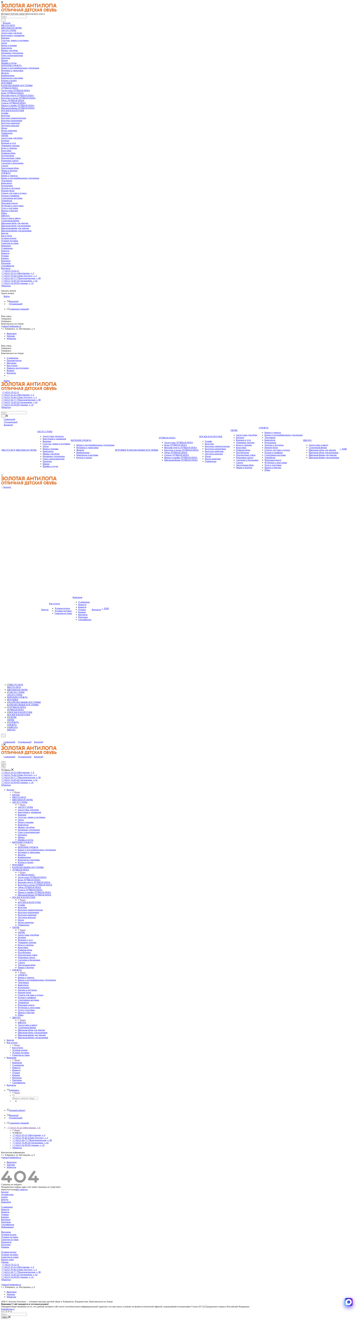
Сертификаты (7, 1224)
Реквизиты (6, 1242)
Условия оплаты (8, 1234)
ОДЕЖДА (22, 975)
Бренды (4, 1199)
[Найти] (3, 20)
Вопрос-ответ (7, 1259)
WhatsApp (6, 286)
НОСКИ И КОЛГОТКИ (29, 902)
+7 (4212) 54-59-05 (17, 283)
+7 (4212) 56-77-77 (21, 278)
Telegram (11, 336)
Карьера (5, 1217)
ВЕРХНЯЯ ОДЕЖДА (28, 847)
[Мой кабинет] (2, 739)
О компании (7, 1207)
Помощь (5, 1247)
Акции (4, 1197)
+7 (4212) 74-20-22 (19, 281)
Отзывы (5, 1214)
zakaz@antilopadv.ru (12, 326)
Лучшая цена (7, 1194)
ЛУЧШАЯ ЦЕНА (26, 875)
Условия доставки (9, 1237)
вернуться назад (8, 1189)
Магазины (6, 1232)
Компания (17, 1062)
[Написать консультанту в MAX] (349, 1302)
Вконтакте (12, 333)
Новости (5, 1209)
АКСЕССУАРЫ (25, 807)
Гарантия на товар (9, 1239)
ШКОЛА (22, 1022)
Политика (6, 1244)
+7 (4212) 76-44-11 (19, 276)
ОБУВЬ (21, 932)
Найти (4, 1317)
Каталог (16, 795)
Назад (17, 792)
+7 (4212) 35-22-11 (10, 271)
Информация (7, 1227)
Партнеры (6, 1222)
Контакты (5, 1219)
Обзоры (4, 1262)
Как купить (17, 1047)
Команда (5, 1212)
